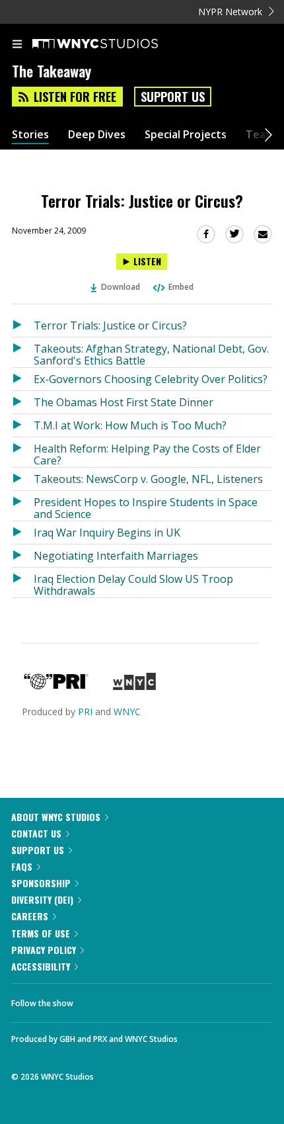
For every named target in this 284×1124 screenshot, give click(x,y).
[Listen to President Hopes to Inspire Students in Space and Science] (23, 506)
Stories (30, 134)
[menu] (17, 45)
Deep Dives (96, 134)
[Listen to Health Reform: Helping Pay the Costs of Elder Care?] (23, 452)
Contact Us (36, 833)
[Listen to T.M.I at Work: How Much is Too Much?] (23, 425)
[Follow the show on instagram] (168, 999)
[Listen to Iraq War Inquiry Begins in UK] (23, 532)
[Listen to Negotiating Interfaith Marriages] (23, 555)
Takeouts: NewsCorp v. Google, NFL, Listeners (148, 479)
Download (120, 286)
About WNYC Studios (55, 817)
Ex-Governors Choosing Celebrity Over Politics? (150, 379)
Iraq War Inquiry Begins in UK (107, 532)
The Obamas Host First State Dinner (123, 402)
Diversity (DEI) (42, 899)
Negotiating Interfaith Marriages (116, 555)
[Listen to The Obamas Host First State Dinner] (23, 402)
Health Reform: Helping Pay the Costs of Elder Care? (147, 454)
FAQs (21, 866)
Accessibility (40, 966)
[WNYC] (134, 686)
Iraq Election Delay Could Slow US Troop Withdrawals (133, 584)
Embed (181, 286)
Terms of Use (40, 933)
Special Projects (186, 134)
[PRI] (56, 686)
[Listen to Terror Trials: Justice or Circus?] (23, 325)
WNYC (127, 711)
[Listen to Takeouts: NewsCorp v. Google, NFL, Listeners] (23, 479)
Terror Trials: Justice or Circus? (110, 325)
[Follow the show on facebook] (96, 999)
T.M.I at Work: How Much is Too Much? (130, 425)
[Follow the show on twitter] (133, 999)
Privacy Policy (43, 950)
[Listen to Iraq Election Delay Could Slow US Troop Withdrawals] (23, 582)
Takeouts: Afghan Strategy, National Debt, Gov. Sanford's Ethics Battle (151, 354)
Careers (29, 916)
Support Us (173, 96)
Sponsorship (41, 883)
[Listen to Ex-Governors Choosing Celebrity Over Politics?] (23, 379)
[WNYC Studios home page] (111, 44)
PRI (85, 711)
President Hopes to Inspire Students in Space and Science (146, 508)
